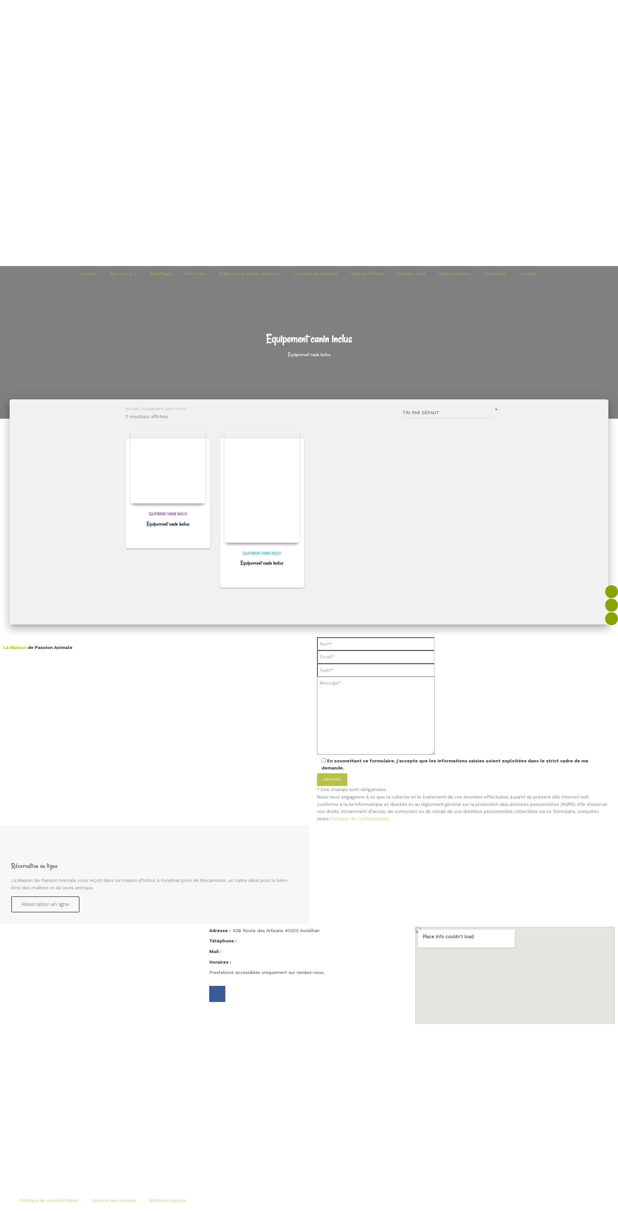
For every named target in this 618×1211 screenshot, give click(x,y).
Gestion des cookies (113, 1200)
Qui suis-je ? (123, 273)
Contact (528, 273)
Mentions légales (167, 1200)
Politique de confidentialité (359, 818)
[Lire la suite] (198, 537)
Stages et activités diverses (249, 273)
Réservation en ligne (45, 904)
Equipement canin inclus (168, 513)
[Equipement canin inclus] (167, 466)
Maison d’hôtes (367, 273)
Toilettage (161, 273)
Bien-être (195, 273)
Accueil (89, 273)
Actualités (495, 273)
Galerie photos (455, 273)
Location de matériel (315, 273)
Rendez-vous (411, 273)
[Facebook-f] (217, 994)
